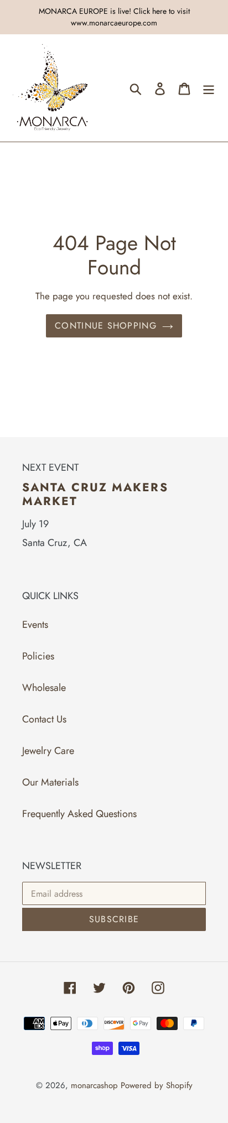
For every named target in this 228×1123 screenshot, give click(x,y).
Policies (38, 656)
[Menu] (208, 88)
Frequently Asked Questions (79, 814)
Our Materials (50, 782)
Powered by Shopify (157, 1085)
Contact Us (44, 719)
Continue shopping (106, 325)
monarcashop (94, 1085)
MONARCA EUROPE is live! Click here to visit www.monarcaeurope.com (114, 17)
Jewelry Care (48, 751)
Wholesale (44, 687)
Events (35, 624)
